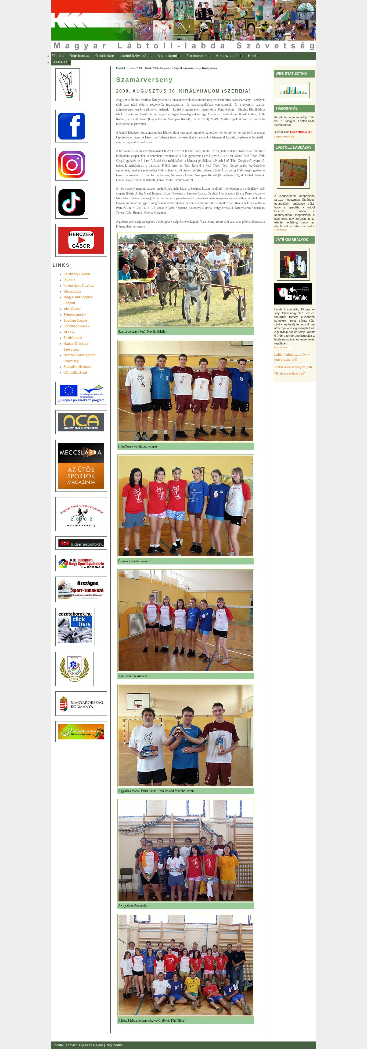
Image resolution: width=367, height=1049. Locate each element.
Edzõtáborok (72, 338)
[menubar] (158, 59)
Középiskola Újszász (78, 286)
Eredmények (196, 56)
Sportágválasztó (75, 320)
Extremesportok (74, 315)
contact (71, 1045)
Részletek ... (282, 230)
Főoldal (58, 56)
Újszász (69, 280)
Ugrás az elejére (91, 1045)
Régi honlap (79, 56)
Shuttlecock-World (76, 274)
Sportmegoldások (76, 326)
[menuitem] (57, 56)
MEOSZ (69, 332)
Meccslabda (72, 292)
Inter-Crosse (72, 309)
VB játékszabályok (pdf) (289, 373)
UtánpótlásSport (75, 373)
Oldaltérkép (104, 56)
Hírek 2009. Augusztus (158, 68)
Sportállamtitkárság (77, 367)
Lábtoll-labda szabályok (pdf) (293, 367)
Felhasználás (284, 137)
